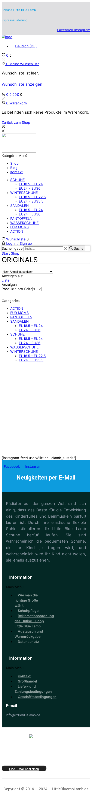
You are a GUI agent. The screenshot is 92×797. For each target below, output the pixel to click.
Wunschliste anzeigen (22, 84)
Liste (5, 280)
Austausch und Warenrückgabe (29, 634)
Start (6, 253)
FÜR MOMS (19, 227)
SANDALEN (19, 205)
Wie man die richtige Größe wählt (26, 600)
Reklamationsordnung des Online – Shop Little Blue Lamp (34, 621)
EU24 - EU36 (29, 188)
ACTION (16, 231)
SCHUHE (17, 180)
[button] (26, 587)
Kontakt (16, 172)
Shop (14, 163)
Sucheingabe (12, 248)
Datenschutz (28, 641)
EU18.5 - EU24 (31, 184)
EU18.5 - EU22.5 (32, 197)
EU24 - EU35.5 (31, 201)
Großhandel (27, 681)
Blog (14, 168)
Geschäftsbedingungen (37, 697)
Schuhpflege (28, 610)
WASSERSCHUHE (24, 223)
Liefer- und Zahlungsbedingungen (33, 689)
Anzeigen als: (12, 276)
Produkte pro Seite (17, 289)
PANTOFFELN (21, 218)
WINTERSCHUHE (24, 192)
